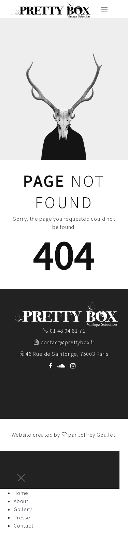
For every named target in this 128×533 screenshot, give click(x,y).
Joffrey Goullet (96, 434)
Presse (22, 517)
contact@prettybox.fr (68, 342)
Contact (23, 525)
